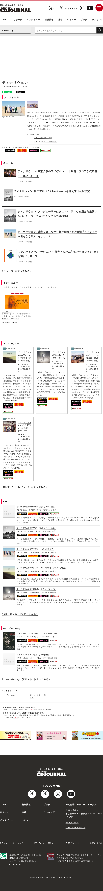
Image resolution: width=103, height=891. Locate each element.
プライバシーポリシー (45, 843)
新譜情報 (49, 19)
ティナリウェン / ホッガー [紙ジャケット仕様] (36, 506)
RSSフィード (73, 843)
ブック (84, 19)
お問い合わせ (96, 843)
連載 (60, 19)
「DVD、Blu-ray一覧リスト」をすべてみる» (26, 679)
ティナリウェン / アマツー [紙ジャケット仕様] (36, 527)
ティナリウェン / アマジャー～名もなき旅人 (35, 549)
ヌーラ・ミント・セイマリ (39, 696)
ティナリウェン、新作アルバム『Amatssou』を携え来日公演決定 (52, 191)
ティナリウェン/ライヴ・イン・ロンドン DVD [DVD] (38, 633)
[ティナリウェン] (33, 102)
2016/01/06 (57, 366)
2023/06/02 (46, 531)
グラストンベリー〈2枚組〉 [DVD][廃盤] (33, 654)
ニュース (4, 19)
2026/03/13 (48, 510)
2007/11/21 (48, 658)
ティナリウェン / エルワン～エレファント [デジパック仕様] (24, 356)
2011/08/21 (23, 439)
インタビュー (33, 19)
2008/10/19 (45, 636)
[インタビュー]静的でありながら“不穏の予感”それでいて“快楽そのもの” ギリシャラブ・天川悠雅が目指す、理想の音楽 (16, 315)
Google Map (72, 822)
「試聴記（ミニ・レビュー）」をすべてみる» (24, 487)
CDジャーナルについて (11, 843)
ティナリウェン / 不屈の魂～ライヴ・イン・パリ (58, 355)
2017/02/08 (23, 369)
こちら (32, 709)
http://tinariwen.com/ (43, 137)
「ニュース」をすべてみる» (16, 271)
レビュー (71, 19)
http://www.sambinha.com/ (45, 141)
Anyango (11, 695)
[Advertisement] (51, 58)
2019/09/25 (47, 552)
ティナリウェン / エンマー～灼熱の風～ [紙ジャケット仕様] (92, 356)
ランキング (97, 19)
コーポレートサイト (75, 827)
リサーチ (17, 19)
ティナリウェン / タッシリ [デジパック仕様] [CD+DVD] (25, 426)
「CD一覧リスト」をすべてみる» (20, 613)
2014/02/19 (91, 369)
